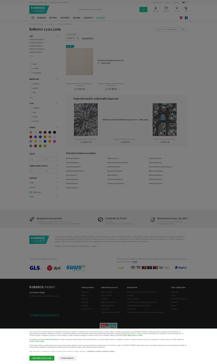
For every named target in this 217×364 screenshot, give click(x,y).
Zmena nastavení (67, 358)
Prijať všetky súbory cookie (41, 358)
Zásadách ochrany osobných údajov (100, 351)
